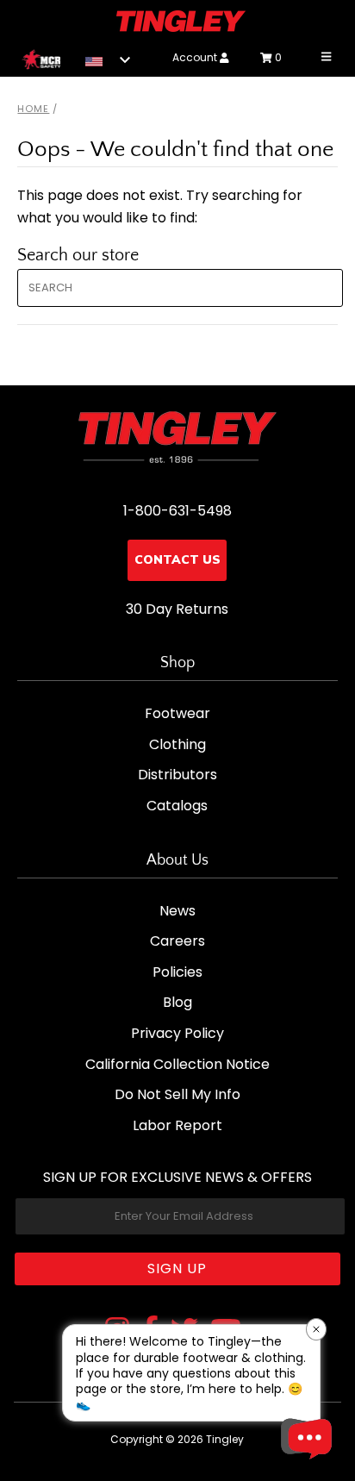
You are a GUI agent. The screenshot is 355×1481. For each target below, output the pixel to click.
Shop (177, 663)
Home (33, 109)
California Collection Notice (177, 1064)
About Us (177, 860)
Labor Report (177, 1125)
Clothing (177, 744)
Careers (177, 941)
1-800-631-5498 (177, 511)
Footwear (177, 713)
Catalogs (177, 805)
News (177, 911)
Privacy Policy (177, 1033)
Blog (177, 1002)
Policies (177, 972)
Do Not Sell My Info (177, 1094)
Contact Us (177, 560)
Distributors (177, 774)
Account (196, 57)
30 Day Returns (177, 609)
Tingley (225, 1439)
